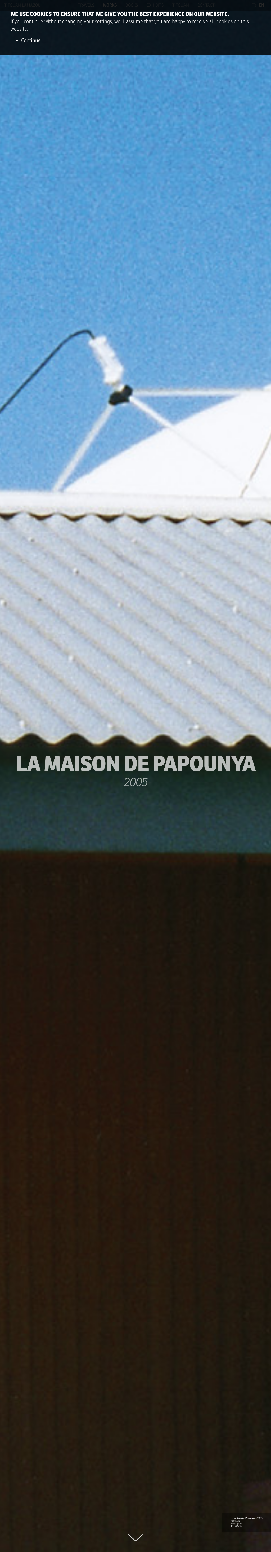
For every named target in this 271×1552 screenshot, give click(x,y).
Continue (31, 40)
